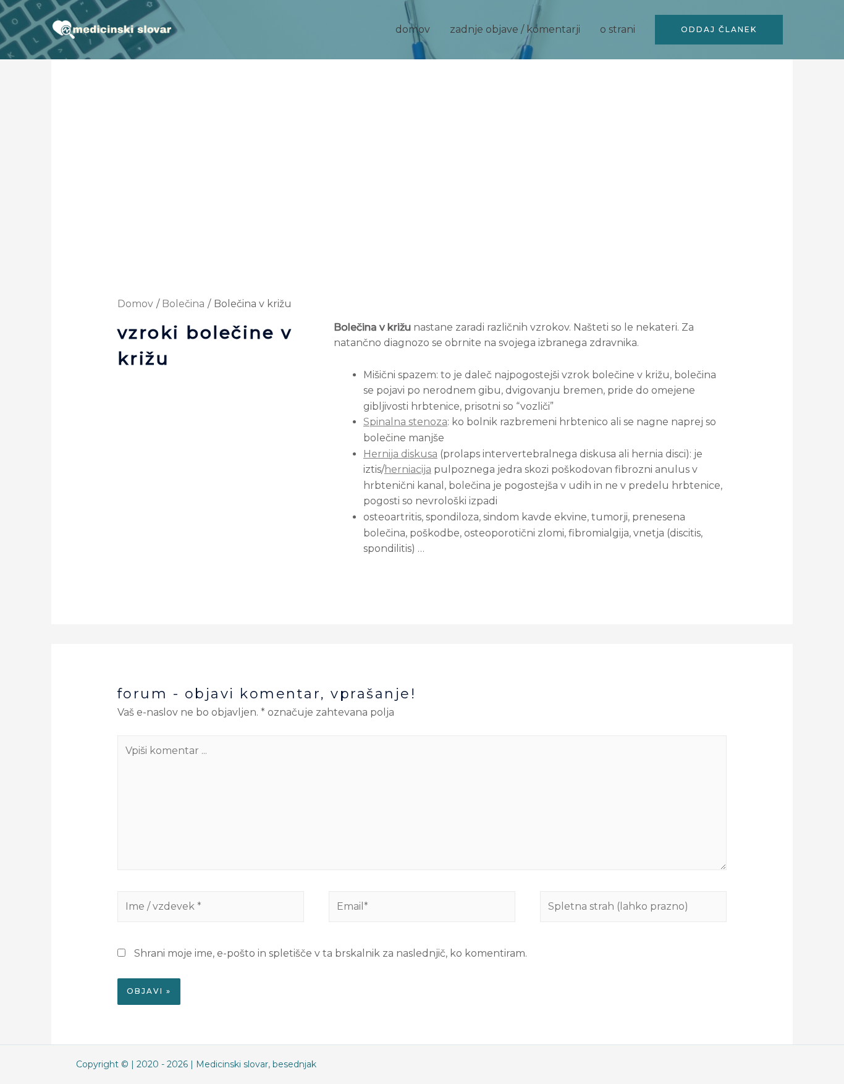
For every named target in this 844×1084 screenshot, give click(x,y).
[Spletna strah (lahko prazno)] (633, 909)
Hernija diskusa (400, 454)
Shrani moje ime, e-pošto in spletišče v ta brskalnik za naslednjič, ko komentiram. (330, 953)
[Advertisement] (422, 204)
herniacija (407, 469)
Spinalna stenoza (405, 422)
